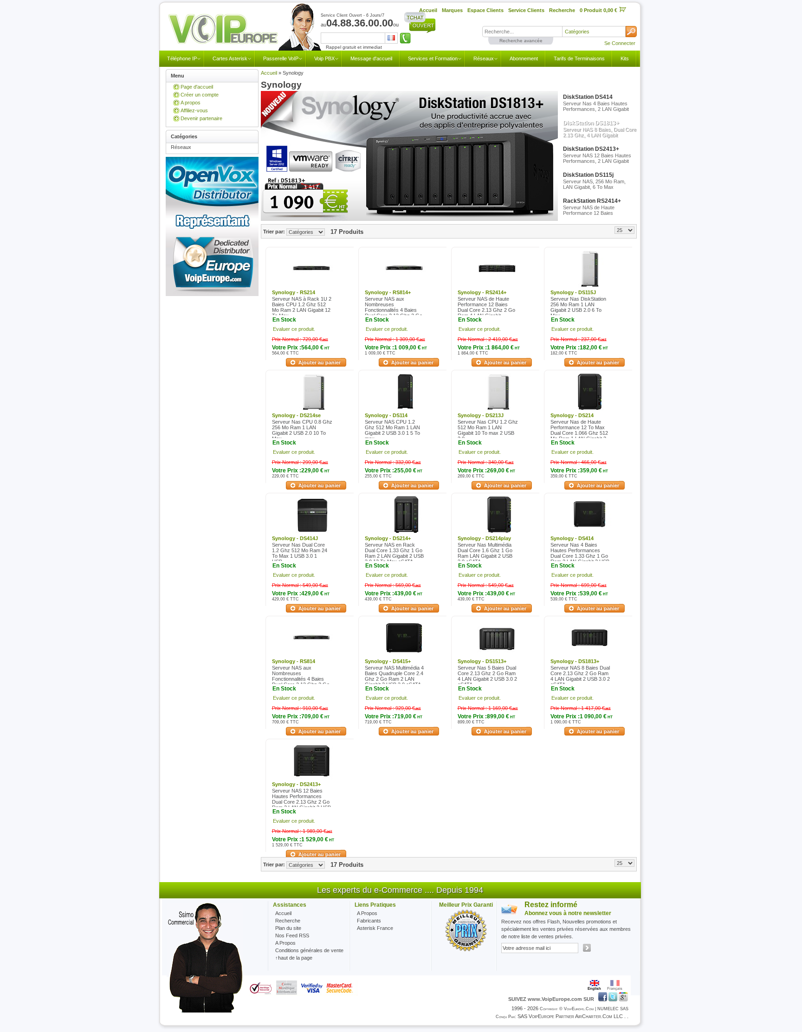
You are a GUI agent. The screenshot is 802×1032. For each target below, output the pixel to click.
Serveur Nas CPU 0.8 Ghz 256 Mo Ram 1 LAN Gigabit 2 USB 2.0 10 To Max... (302, 430)
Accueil (269, 73)
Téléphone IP (182, 58)
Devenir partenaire (201, 118)
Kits (625, 58)
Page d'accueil (197, 87)
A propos (190, 102)
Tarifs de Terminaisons (579, 58)
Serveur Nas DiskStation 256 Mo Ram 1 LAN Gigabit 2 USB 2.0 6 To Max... (578, 307)
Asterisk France (375, 928)
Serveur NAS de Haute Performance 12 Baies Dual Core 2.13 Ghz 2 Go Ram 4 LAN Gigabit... (486, 307)
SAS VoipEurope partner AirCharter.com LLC (570, 1016)
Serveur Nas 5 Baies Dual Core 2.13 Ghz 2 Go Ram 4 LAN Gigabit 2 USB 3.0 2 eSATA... (487, 676)
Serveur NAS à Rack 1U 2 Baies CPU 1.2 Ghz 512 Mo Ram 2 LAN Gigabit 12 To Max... (301, 307)
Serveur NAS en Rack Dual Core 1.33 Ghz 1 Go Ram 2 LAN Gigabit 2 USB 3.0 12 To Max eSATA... (394, 553)
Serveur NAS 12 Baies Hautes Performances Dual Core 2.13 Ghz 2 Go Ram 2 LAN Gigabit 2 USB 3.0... (301, 802)
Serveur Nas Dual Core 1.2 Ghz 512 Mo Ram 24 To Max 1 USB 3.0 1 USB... (299, 553)
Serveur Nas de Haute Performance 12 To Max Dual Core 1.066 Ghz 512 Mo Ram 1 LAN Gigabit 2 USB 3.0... (579, 433)
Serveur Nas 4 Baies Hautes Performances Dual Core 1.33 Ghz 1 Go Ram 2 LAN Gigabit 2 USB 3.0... (579, 556)
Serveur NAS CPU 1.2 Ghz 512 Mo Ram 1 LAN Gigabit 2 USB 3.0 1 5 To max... (392, 430)
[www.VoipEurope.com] (244, 29)
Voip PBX (324, 58)
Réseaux (483, 58)
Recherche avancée (521, 40)
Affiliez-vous (194, 110)
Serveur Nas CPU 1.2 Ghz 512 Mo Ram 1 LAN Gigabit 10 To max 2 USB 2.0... (488, 430)
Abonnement (524, 58)
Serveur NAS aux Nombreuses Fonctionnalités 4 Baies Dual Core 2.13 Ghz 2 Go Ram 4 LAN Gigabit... (393, 310)
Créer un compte (200, 94)
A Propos (367, 913)
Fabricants (369, 920)
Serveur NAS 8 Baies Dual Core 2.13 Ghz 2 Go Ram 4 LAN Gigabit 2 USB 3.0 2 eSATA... (580, 676)
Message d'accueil (371, 58)
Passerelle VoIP (280, 58)
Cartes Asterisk (230, 58)
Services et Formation (433, 58)
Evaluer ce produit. (294, 329)
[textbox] (522, 31)
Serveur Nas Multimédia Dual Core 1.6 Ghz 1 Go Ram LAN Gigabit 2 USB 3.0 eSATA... (485, 553)
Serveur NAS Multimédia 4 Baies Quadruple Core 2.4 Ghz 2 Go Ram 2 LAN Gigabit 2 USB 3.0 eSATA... (395, 676)
